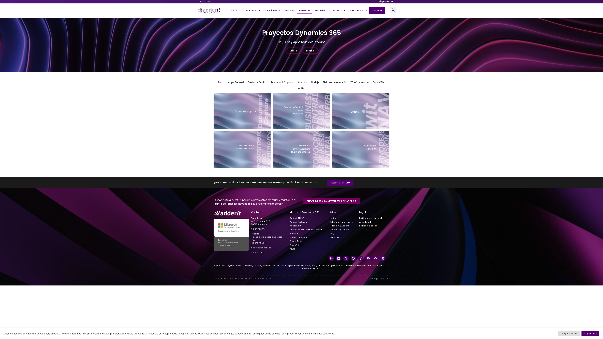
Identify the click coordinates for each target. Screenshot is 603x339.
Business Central (257, 82)
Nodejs (315, 82)
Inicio (234, 10)
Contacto (377, 10)
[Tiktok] (360, 258)
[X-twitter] (346, 258)
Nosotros (337, 10)
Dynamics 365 (249, 10)
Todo (221, 82)
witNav (302, 88)
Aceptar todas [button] (590, 333)
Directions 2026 (358, 10)
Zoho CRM (378, 82)
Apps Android (236, 82)
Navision (302, 82)
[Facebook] (375, 258)
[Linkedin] (338, 258)
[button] (393, 10)
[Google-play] (331, 258)
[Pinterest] (383, 258)
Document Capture (282, 82)
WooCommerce (359, 82)
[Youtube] (368, 258)
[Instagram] (353, 258)
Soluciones (271, 10)
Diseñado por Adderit (377, 278)
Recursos (320, 10)
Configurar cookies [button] (569, 333)
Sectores (289, 10)
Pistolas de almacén (334, 82)
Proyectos (304, 10)
